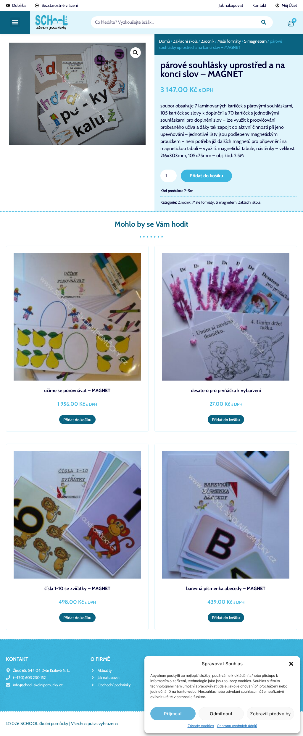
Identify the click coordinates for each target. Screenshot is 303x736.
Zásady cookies (201, 726)
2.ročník (207, 41)
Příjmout (173, 713)
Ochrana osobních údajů (237, 726)
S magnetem (255, 41)
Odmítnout (221, 713)
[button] (291, 664)
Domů (164, 41)
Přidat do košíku (206, 175)
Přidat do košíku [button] (77, 419)
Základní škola (185, 41)
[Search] (263, 22)
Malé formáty (229, 41)
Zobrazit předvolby (270, 713)
